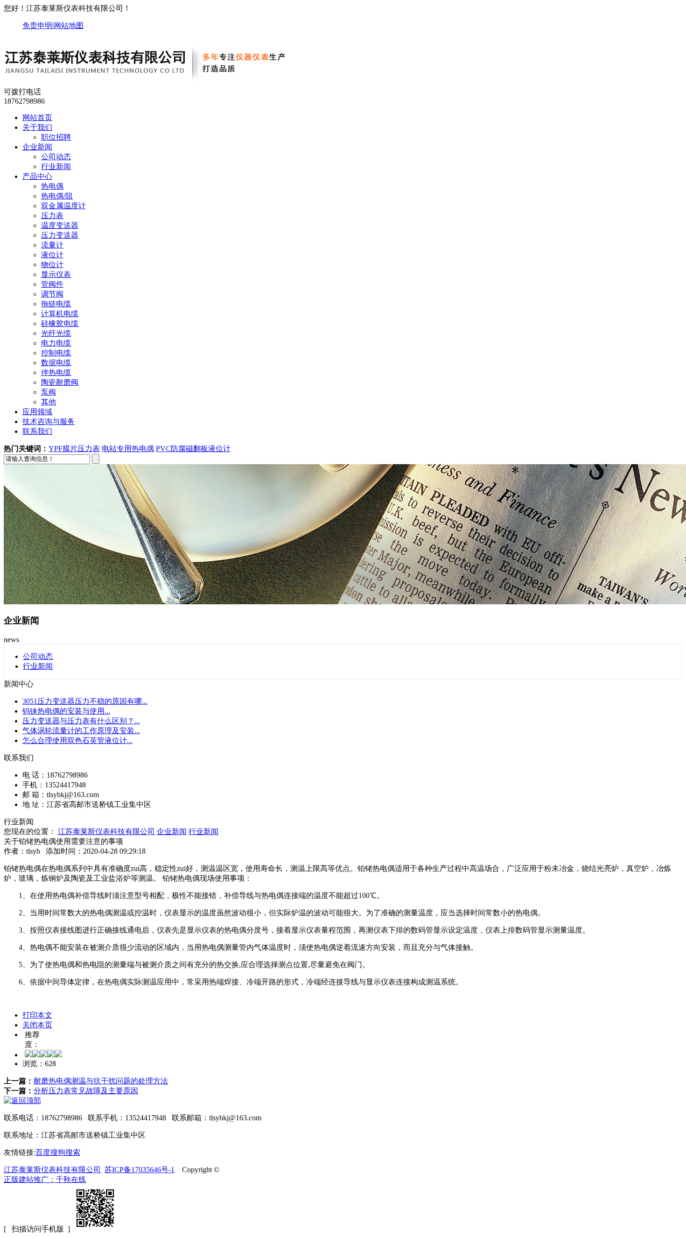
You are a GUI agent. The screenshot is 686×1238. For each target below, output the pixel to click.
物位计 (52, 265)
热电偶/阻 (57, 196)
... (84, 701)
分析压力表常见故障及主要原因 (86, 1091)
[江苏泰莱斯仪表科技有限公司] (155, 83)
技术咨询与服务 (48, 421)
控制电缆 (56, 353)
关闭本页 (37, 1025)
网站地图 (69, 25)
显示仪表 (56, 274)
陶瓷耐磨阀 (59, 382)
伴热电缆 (56, 372)
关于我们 (37, 127)
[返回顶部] (22, 1100)
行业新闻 (56, 166)
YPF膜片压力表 (74, 449)
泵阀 (48, 392)
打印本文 (37, 1015)
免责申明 (37, 25)
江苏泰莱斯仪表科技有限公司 (106, 831)
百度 (42, 1152)
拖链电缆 (56, 304)
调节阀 (52, 294)
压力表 (52, 215)
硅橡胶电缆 (59, 323)
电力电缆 (56, 343)
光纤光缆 (56, 333)
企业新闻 (37, 147)
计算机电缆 (59, 314)
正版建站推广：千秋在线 (45, 1179)
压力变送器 (59, 235)
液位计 (52, 255)
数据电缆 (56, 363)
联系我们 (37, 431)
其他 (48, 402)
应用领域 (37, 412)
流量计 (52, 245)
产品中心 (37, 176)
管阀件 (52, 284)
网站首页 (37, 117)
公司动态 (56, 157)
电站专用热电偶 (128, 449)
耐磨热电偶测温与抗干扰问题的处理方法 (101, 1081)
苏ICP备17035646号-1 (140, 1170)
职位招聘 (56, 137)
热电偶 (52, 186)
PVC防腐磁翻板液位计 (193, 449)
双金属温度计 (63, 206)
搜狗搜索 (65, 1152)
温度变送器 (59, 225)
